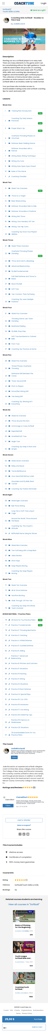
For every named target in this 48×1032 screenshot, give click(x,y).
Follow (14, 757)
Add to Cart (37, 1027)
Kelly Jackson (21, 993)
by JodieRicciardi (18, 24)
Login (42, 3)
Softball (6, 9)
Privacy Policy (27, 1013)
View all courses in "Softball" (24, 904)
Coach (6, 1010)
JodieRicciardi (18, 748)
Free (40, 113)
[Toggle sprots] (3, 3)
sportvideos (20, 962)
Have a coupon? (24, 825)
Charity (17, 1010)
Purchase (38, 1019)
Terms (18, 1013)
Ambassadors (38, 1010)
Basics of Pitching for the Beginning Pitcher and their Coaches (22, 926)
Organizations (26, 1010)
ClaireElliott (22, 797)
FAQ (11, 1010)
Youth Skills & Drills (11, 11)
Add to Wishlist (24, 820)
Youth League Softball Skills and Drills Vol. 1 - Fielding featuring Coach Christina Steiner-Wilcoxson (23, 957)
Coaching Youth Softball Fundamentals (22, 988)
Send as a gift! (39, 10)
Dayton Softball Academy (25, 931)
